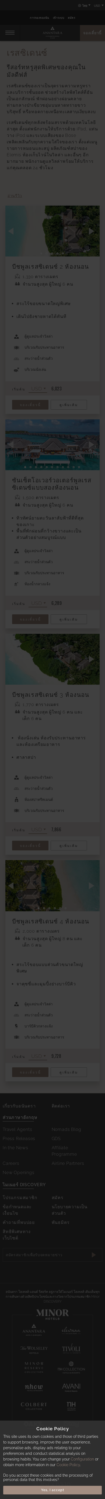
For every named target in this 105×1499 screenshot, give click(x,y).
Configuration (82, 1459)
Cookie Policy (68, 1465)
